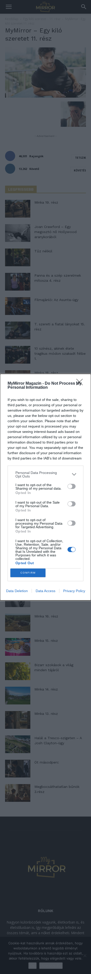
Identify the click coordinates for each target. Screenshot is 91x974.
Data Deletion (17, 591)
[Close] (81, 383)
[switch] (71, 486)
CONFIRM (28, 572)
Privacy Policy (74, 591)
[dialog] (45, 487)
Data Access (45, 591)
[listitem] (45, 474)
